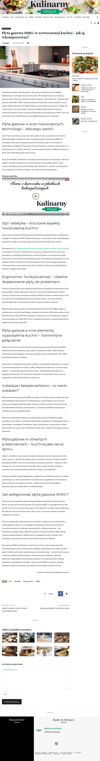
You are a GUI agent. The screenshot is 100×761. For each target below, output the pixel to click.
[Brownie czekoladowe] (75, 121)
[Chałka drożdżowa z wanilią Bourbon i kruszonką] (75, 87)
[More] (66, 593)
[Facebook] (91, 23)
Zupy (82, 96)
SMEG (38, 581)
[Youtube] (98, 23)
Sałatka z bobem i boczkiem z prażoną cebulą (88, 111)
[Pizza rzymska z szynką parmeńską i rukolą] (85, 64)
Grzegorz (6, 43)
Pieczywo (75, 75)
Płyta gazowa (28, 581)
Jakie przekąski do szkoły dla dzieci (54, 608)
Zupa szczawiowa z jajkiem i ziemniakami (88, 100)
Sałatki (83, 106)
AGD (10, 581)
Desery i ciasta (86, 85)
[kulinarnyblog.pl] (50, 7)
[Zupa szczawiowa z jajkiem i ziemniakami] (75, 99)
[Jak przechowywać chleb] (27, 651)
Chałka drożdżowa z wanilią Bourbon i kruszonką (88, 89)
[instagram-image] (41, 743)
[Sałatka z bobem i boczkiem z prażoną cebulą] (75, 109)
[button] (97, 17)
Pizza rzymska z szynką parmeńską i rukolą (85, 79)
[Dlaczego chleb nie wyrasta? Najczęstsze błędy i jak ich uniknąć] (9, 651)
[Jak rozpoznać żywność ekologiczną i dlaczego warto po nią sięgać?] (44, 638)
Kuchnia (18, 581)
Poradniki (6, 28)
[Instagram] (94, 23)
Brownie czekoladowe (89, 121)
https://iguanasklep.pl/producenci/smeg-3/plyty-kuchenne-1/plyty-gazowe (41, 248)
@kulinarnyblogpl (53, 728)
